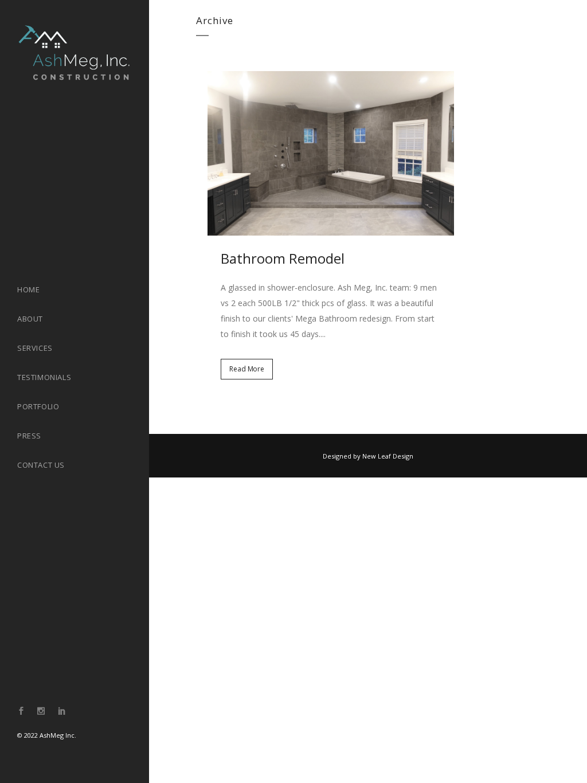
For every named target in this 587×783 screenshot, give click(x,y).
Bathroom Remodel (283, 258)
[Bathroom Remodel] (331, 153)
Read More (246, 369)
